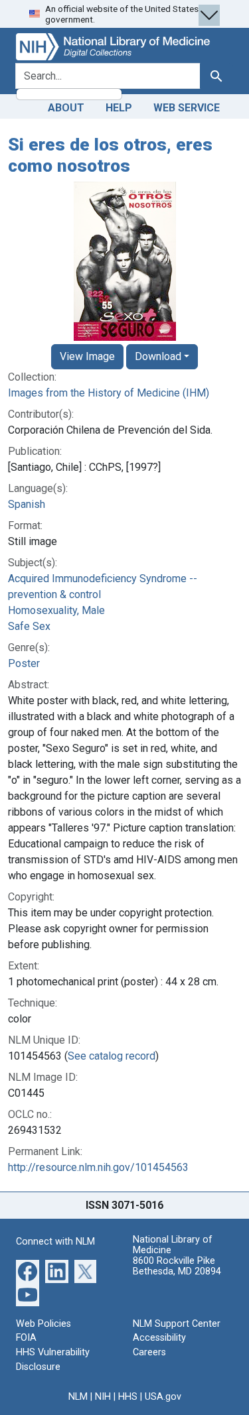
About (66, 107)
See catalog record (111, 1056)
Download (158, 356)
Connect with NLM (55, 1241)
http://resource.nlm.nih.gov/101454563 (98, 1167)
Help (119, 107)
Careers (149, 1352)
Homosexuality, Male (56, 610)
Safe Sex (29, 626)
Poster (24, 663)
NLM (78, 1396)
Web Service (186, 107)
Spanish (26, 504)
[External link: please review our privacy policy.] (27, 1270)
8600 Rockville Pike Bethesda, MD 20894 (177, 1266)
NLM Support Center (176, 1323)
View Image (87, 356)
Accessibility (159, 1337)
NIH (103, 1396)
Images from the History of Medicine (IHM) (108, 393)
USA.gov (163, 1396)
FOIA (26, 1337)
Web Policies (43, 1323)
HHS (127, 1396)
